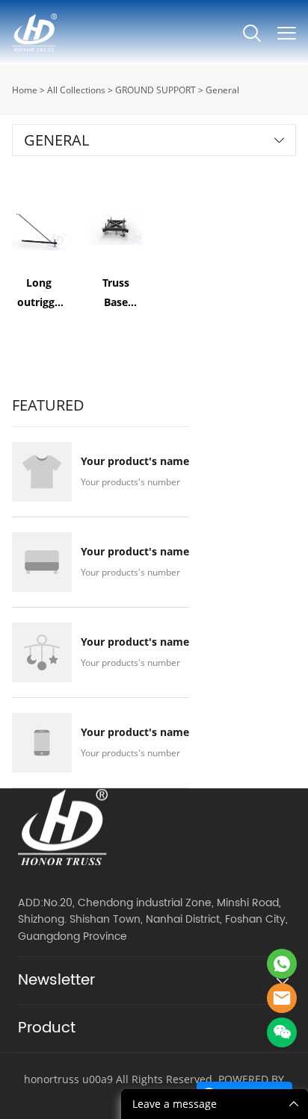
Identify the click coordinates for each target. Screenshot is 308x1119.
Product (47, 1028)
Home (24, 90)
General (222, 90)
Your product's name (135, 461)
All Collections (76, 90)
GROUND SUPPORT (155, 90)
